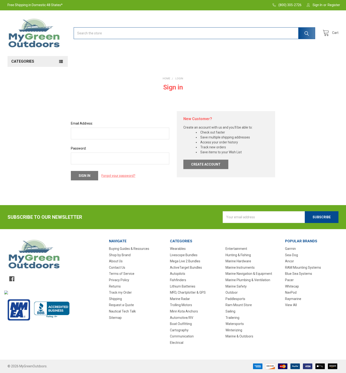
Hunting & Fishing (238, 255)
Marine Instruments (240, 267)
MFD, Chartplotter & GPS (188, 292)
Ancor (289, 261)
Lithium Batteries (182, 286)
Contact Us (117, 267)
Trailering (232, 318)
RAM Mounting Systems (303, 267)
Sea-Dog (291, 255)
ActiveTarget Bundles (186, 267)
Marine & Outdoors (239, 336)
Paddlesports (235, 299)
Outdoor (231, 292)
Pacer (289, 280)
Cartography (179, 330)
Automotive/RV (181, 318)
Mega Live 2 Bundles (185, 261)
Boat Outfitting (181, 324)
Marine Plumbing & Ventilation (247, 280)
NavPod (291, 292)
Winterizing (233, 330)
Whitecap (292, 286)
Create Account (206, 164)
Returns (115, 286)
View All (291, 305)
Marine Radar (180, 299)
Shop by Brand (120, 255)
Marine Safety (236, 286)
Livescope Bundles (183, 255)
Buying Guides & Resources (129, 249)
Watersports (234, 324)
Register (334, 5)
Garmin (290, 249)
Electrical (176, 343)
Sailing (230, 311)
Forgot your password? (118, 176)
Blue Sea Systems (298, 274)
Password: (78, 148)
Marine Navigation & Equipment (248, 274)
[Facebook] (12, 279)
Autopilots (177, 274)
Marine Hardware (238, 261)
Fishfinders (178, 280)
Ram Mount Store (238, 305)
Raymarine (293, 299)
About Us (116, 261)
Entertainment (236, 249)
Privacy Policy (119, 280)
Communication (182, 336)
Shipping (115, 299)
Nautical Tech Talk (122, 311)
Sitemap (115, 318)
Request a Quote (121, 305)
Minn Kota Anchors (184, 311)
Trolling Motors (181, 305)
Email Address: (82, 123)
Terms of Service (121, 274)
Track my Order (120, 292)
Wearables (178, 249)
